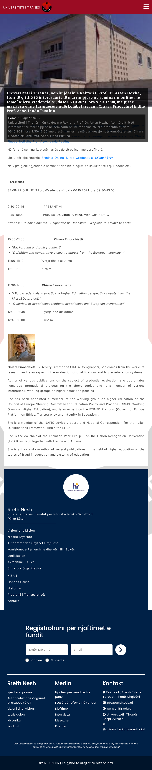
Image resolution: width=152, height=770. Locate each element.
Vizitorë (36, 660)
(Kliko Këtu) (16, 518)
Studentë (58, 660)
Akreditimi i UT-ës (21, 562)
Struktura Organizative (24, 568)
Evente (60, 726)
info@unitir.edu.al (120, 703)
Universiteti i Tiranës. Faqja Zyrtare (120, 716)
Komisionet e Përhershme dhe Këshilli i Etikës (41, 549)
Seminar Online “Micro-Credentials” (77, 158)
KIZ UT (13, 576)
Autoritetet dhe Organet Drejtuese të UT (26, 700)
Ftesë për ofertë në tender (76, 703)
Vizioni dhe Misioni (22, 530)
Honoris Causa (18, 582)
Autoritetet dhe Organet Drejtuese (33, 543)
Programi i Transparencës (27, 594)
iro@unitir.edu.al (110, 747)
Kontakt (13, 601)
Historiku (14, 588)
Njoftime (61, 708)
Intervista (62, 714)
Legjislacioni (16, 714)
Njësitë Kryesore (20, 537)
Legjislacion (16, 555)
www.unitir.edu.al (119, 708)
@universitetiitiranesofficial (124, 729)
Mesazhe (62, 720)
